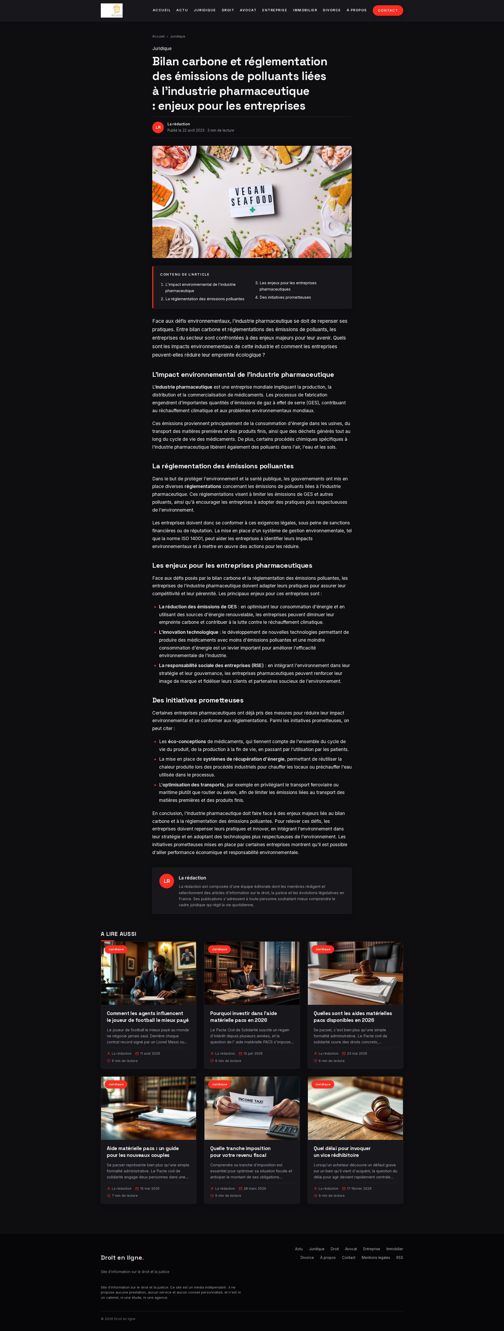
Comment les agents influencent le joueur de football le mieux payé (147, 1016)
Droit (228, 10)
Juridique (205, 10)
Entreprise (274, 10)
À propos (357, 10)
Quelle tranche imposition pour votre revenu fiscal (240, 1151)
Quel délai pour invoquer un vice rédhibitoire (342, 1151)
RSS (399, 1257)
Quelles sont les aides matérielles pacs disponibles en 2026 (353, 1016)
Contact (388, 10)
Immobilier (305, 10)
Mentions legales (376, 1257)
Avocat (248, 10)
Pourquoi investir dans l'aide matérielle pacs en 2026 (243, 1016)
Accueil (162, 10)
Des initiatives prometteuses (285, 297)
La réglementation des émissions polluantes (204, 299)
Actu (182, 10)
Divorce (332, 10)
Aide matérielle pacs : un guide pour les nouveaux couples (143, 1151)
